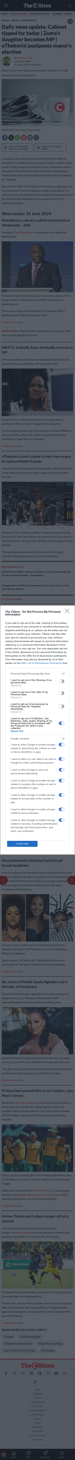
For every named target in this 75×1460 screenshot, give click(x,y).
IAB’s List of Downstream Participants (41, 663)
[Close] (68, 612)
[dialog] (37, 730)
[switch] (61, 681)
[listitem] (37, 673)
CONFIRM (22, 844)
